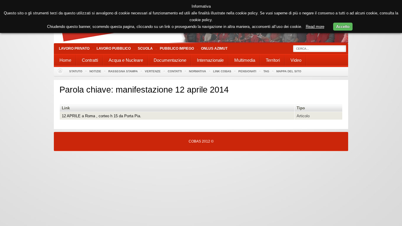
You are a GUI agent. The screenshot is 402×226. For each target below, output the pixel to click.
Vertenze (153, 71)
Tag (266, 71)
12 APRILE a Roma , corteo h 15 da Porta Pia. (101, 116)
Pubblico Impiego (177, 48)
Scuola (145, 48)
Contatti (175, 71)
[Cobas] (201, 42)
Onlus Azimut (214, 48)
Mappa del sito (288, 71)
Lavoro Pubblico (114, 48)
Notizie (95, 71)
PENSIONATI (247, 71)
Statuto (75, 71)
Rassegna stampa (123, 71)
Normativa (197, 71)
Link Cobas (222, 71)
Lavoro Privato (74, 48)
